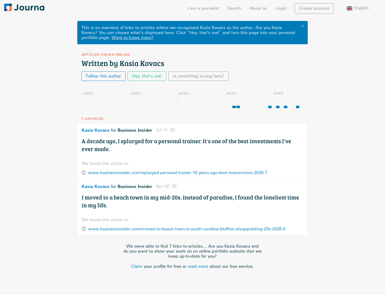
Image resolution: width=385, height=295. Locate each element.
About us (258, 8)
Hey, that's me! (147, 76)
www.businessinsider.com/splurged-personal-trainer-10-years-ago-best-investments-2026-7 (177, 172)
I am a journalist (203, 8)
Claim (136, 266)
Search (234, 8)
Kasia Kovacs (96, 130)
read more (198, 266)
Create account (314, 8)
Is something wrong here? (198, 76)
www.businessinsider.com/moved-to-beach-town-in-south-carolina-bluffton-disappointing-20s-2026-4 (186, 228)
